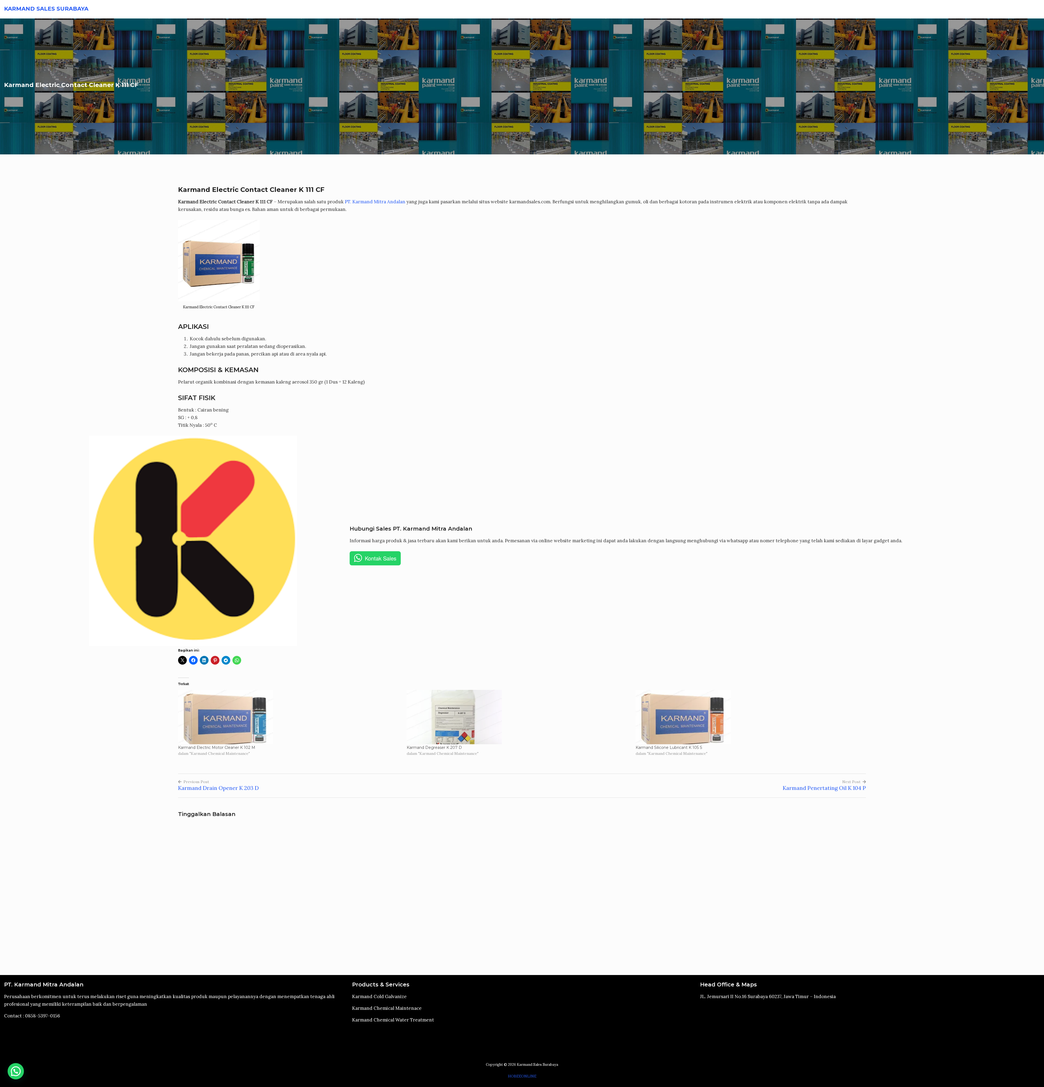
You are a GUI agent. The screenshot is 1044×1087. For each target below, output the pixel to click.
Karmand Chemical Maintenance (902, 9)
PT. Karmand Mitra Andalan (764, 9)
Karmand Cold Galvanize (827, 9)
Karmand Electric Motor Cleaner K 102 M (216, 747)
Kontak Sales (380, 558)
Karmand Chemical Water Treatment (990, 9)
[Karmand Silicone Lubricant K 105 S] (747, 717)
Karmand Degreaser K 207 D (434, 747)
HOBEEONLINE (522, 1076)
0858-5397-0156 (42, 1016)
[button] (16, 1071)
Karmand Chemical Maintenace (387, 1008)
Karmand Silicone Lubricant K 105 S (669, 747)
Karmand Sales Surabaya (46, 8)
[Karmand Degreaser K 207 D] (518, 717)
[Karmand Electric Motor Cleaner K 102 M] (289, 717)
